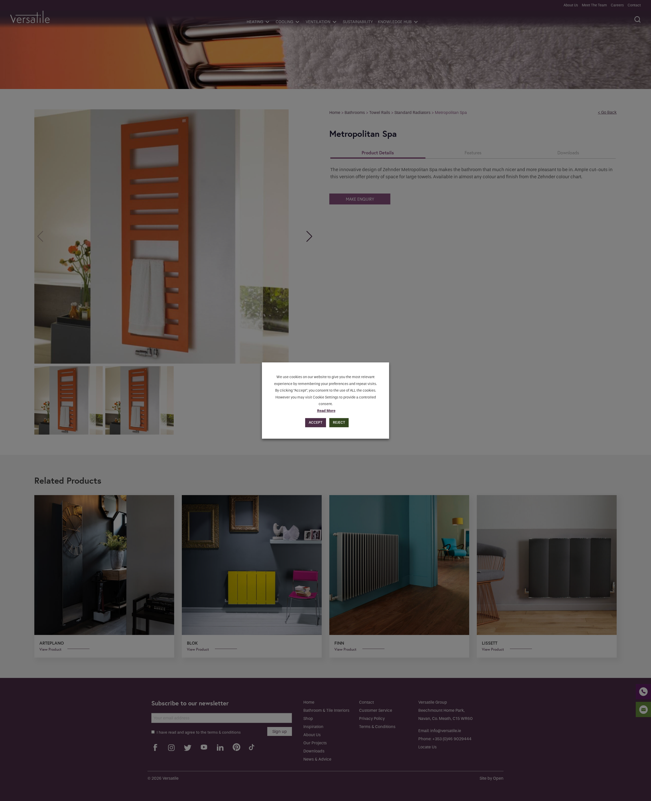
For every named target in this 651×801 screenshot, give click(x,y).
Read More (326, 411)
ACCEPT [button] (315, 422)
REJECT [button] (339, 422)
